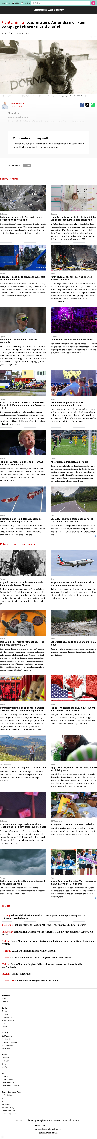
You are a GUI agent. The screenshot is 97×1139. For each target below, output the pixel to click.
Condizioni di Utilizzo (9, 1111)
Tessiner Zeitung (8, 1108)
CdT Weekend (7, 1036)
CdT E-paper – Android (10, 1086)
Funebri (4, 1027)
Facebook (5, 1058)
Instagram (5, 1061)
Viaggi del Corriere (8, 1020)
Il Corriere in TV (7, 1045)
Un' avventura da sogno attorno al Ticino (30, 980)
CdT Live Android (8, 1080)
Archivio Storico (8, 1039)
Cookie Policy (40, 1125)
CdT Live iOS (6, 1076)
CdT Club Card (7, 1017)
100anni (27, 165)
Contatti (5, 1011)
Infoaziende (6, 1048)
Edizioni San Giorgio (9, 1042)
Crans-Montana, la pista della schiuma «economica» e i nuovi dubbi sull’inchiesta (42, 965)
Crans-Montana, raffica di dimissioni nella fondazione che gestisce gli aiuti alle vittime (48, 942)
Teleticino (5, 1098)
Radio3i (5, 1101)
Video (4, 999)
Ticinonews (6, 1104)
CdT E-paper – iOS (9, 1083)
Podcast (5, 1002)
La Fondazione (7, 1095)
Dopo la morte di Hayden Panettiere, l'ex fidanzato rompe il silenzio (44, 925)
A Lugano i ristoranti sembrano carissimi (29, 950)
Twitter (4, 1064)
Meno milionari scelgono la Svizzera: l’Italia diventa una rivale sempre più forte (47, 933)
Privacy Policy (40, 1122)
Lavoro (4, 1023)
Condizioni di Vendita (9, 1114)
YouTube (5, 1067)
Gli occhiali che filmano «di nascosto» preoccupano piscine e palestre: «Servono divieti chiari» (43, 916)
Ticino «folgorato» (16, 973)
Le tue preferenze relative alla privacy (48, 1129)
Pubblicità (5, 1014)
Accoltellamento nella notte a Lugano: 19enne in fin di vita (36, 957)
